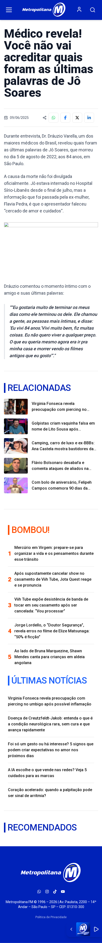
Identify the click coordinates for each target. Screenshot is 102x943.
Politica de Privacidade (51, 917)
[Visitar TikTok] (55, 892)
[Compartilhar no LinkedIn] (89, 118)
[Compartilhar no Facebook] (65, 118)
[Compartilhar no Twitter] (77, 118)
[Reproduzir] (96, 929)
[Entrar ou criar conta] (79, 9)
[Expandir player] (71, 929)
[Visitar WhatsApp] (39, 892)
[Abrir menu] (9, 10)
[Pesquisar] (92, 9)
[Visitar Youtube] (63, 892)
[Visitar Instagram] (47, 892)
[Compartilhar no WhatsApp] (53, 118)
